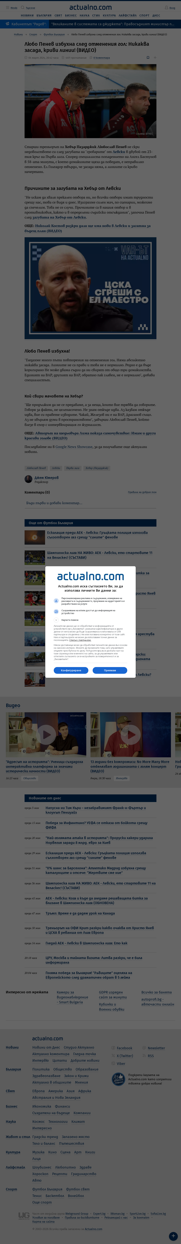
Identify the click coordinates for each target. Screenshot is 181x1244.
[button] (90, 620)
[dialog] (90, 622)
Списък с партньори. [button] (80, 640)
